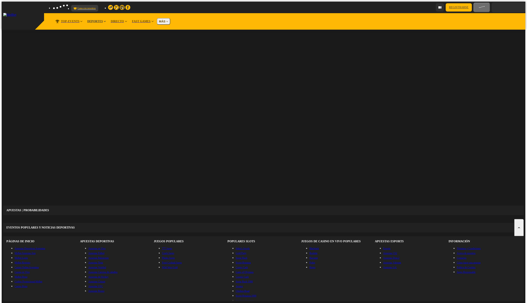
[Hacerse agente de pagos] (440, 7)
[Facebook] (127, 7)
